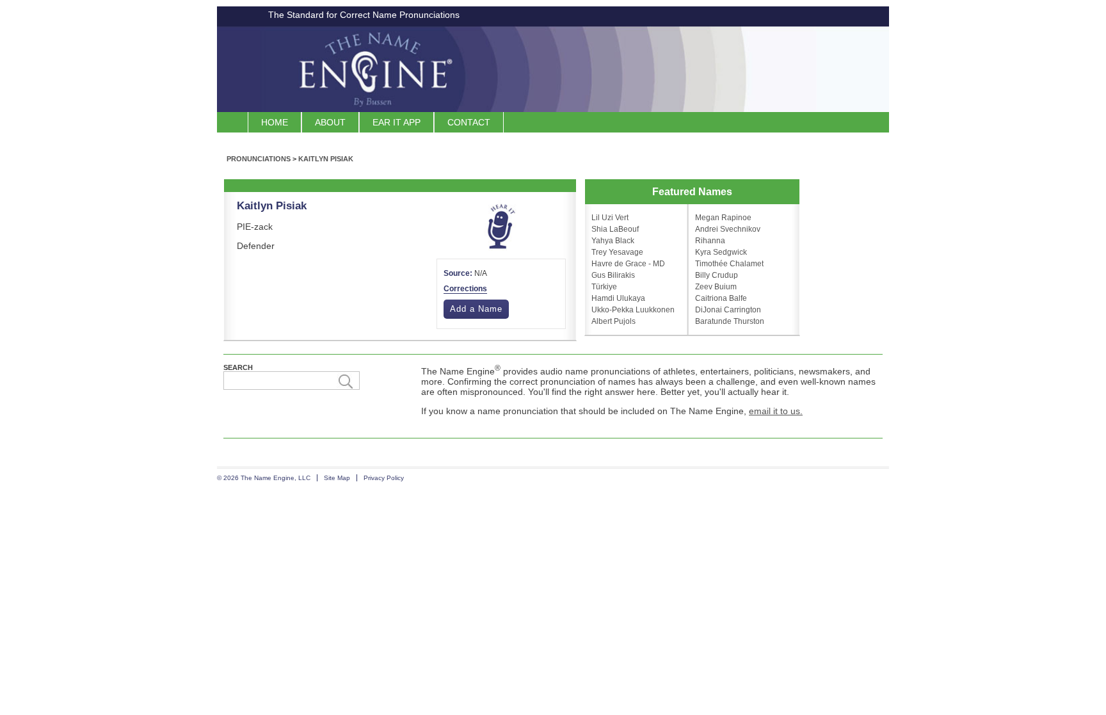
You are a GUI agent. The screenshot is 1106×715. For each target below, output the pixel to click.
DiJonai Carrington (728, 309)
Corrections (465, 288)
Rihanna (710, 240)
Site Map (337, 477)
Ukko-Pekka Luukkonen (633, 309)
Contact (468, 122)
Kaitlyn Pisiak (325, 159)
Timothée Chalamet (729, 263)
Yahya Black (612, 240)
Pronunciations (259, 159)
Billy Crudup (716, 275)
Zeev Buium (716, 286)
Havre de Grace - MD (628, 263)
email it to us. (776, 411)
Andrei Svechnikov (727, 229)
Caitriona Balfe (721, 298)
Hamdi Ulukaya (618, 298)
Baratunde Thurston (729, 321)
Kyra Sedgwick (721, 252)
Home (274, 122)
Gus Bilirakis (613, 275)
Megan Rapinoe (723, 217)
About (330, 122)
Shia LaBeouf (615, 229)
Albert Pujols (613, 321)
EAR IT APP (397, 122)
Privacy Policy (384, 477)
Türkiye (604, 286)
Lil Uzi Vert (610, 217)
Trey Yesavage (617, 252)
